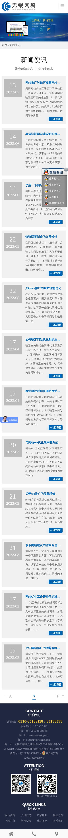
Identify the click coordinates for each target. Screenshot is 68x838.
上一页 (8, 696)
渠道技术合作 (56, 203)
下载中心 (10, 820)
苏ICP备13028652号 (31, 753)
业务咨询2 (54, 184)
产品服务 (42, 815)
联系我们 (58, 820)
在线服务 (54, 197)
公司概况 (26, 815)
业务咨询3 (54, 191)
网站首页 (10, 815)
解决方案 (58, 815)
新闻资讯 (15, 45)
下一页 (60, 696)
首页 (4, 45)
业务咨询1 (54, 178)
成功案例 (42, 820)
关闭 (66, 170)
